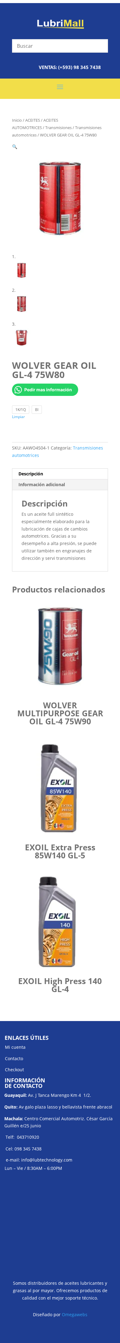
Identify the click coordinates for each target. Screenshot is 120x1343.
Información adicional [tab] (41, 484)
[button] (14, 146)
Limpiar (18, 416)
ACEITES (32, 120)
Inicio (17, 120)
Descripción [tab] (30, 474)
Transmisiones (58, 127)
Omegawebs (74, 1314)
